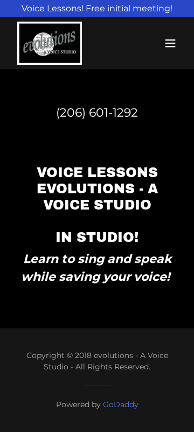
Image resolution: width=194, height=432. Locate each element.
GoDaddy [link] (120, 404)
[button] (170, 43)
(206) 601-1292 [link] (97, 112)
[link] (49, 43)
